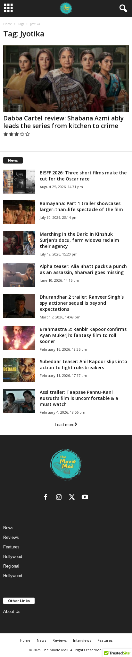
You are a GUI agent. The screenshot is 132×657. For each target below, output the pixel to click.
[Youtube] (86, 498)
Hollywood (12, 575)
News (8, 527)
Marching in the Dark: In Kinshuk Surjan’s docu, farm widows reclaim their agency (79, 240)
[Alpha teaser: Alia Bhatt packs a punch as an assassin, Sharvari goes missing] (19, 275)
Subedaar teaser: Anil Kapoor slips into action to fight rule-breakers (83, 364)
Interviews (82, 640)
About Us (12, 611)
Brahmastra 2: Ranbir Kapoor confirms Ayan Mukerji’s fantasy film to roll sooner (83, 335)
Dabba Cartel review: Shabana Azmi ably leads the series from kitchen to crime (63, 122)
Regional (11, 566)
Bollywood (12, 556)
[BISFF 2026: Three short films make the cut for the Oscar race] (19, 182)
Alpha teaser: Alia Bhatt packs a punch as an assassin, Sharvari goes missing (83, 269)
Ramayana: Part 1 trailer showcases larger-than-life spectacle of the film (81, 206)
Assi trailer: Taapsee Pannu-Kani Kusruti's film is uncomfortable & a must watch (79, 398)
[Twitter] (73, 498)
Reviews (11, 537)
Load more (64, 424)
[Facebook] (47, 498)
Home (7, 24)
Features (11, 547)
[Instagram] (60, 498)
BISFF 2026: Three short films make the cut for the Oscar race (83, 176)
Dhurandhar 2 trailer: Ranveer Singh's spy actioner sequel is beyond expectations (82, 303)
